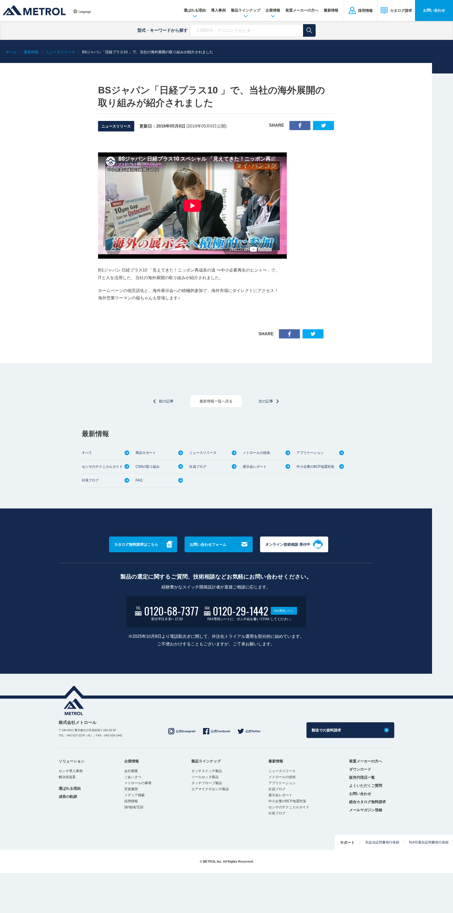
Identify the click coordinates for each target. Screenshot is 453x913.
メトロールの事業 (138, 783)
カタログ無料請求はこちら (136, 544)
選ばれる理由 (195, 10)
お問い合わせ (434, 10)
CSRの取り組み (148, 467)
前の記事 (166, 401)
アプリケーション (310, 453)
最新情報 (331, 10)
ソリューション (71, 761)
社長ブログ (90, 480)
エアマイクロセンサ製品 (210, 789)
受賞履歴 (131, 789)
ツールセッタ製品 (205, 777)
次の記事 (265, 401)
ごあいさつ (132, 777)
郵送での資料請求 (326, 730)
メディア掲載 (134, 795)
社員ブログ (197, 467)
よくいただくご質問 (365, 785)
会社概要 (131, 771)
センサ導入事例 (71, 771)
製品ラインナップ (245, 10)
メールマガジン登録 (365, 810)
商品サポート (146, 453)
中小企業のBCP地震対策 (315, 467)
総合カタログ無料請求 (367, 802)
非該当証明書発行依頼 (382, 842)
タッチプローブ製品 (206, 783)
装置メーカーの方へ (302, 10)
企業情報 (273, 10)
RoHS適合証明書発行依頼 (429, 842)
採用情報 (131, 801)
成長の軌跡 (68, 796)
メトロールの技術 (256, 453)
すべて (87, 453)
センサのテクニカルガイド (102, 467)
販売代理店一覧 (362, 777)
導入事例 (218, 10)
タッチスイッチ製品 (206, 771)
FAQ (139, 480)
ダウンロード (360, 769)
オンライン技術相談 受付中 (287, 544)
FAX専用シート (284, 610)
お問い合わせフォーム (208, 544)
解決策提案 (67, 777)
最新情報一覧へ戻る (216, 401)
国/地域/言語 (133, 807)
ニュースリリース (116, 126)
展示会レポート (255, 467)
